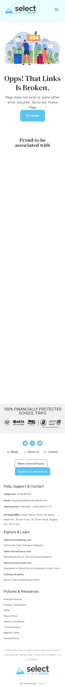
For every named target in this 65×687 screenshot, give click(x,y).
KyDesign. (41, 684)
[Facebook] (25, 443)
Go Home (32, 115)
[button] (56, 9)
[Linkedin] (39, 443)
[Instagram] (32, 443)
